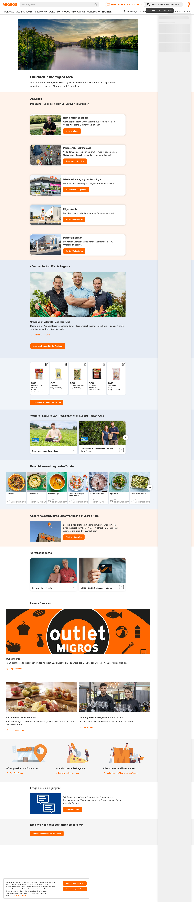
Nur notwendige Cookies (74, 889)
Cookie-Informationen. (19, 895)
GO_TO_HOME (10, 4)
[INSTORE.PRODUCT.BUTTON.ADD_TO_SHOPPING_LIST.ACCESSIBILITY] (46, 364)
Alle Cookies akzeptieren (74, 883)
